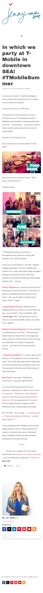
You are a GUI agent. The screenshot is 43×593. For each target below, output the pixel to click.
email (17, 454)
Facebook (32, 400)
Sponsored (19, 88)
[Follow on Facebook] (4, 529)
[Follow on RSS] (34, 529)
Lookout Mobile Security (12, 307)
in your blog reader (29, 454)
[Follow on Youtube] (29, 529)
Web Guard (7, 378)
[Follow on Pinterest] (19, 529)
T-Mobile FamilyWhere (12, 355)
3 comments (26, 88)
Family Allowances (10, 287)
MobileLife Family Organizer (14, 329)
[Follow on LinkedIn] (14, 529)
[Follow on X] (9, 529)
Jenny (5, 88)
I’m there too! (34, 458)
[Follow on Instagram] (24, 529)
